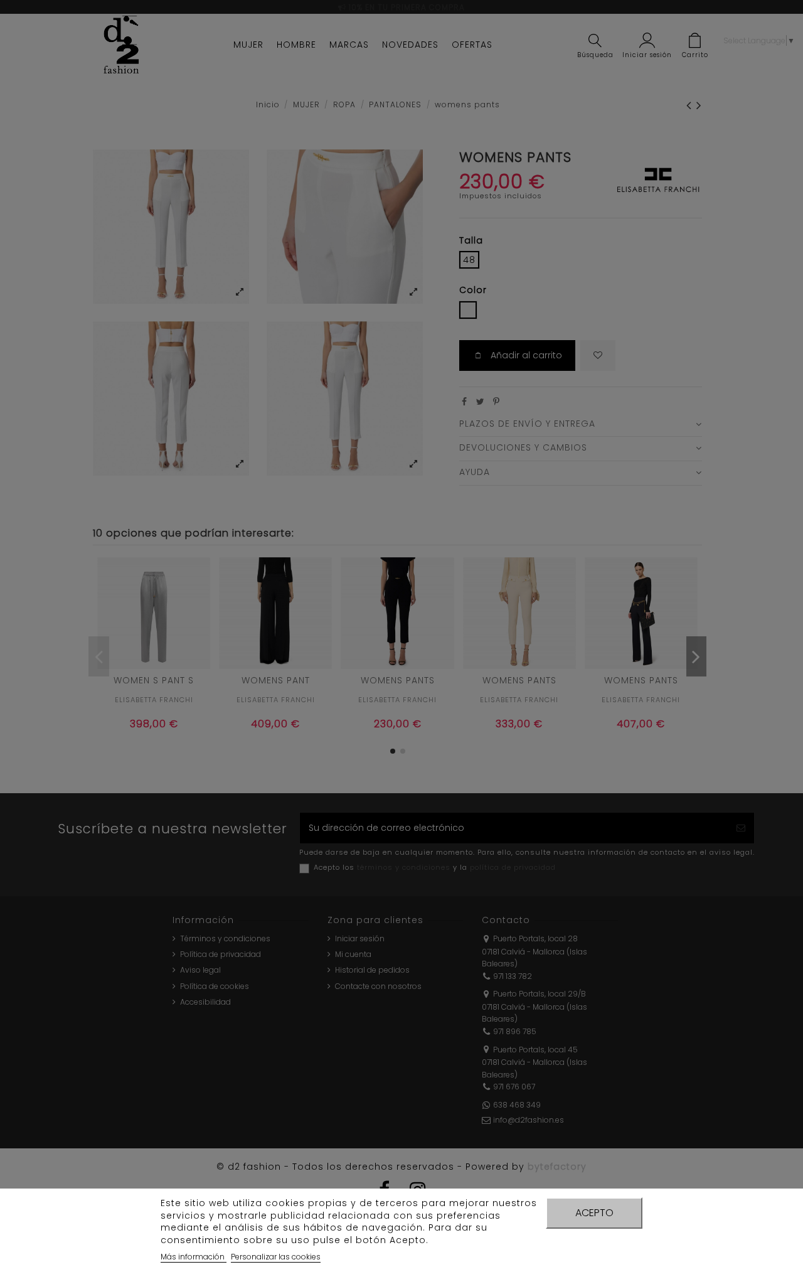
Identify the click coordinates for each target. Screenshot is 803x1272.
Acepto (594, 1212)
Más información (193, 1256)
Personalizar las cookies (276, 1256)
